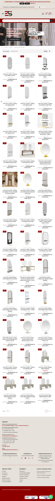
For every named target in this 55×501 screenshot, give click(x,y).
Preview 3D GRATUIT (6, 481)
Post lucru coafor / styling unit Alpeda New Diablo (10, 220)
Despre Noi (22, 471)
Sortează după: (6, 51)
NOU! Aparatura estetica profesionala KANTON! (16, 32)
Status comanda (6, 478)
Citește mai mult (46, 126)
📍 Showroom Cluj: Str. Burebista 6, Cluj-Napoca (45, 461)
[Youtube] (39, 7)
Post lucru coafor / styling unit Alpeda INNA (10, 104)
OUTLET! (32, 30)
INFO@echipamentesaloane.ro (10, 449)
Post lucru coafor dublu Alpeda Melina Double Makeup (10, 396)
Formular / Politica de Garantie (44, 475)
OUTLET (40, 130)
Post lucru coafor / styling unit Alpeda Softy (10, 132)
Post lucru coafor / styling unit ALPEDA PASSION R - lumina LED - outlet (45, 133)
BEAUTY (27, 3)
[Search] (51, 20)
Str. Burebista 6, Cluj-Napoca (9, 436)
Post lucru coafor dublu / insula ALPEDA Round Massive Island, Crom (27, 339)
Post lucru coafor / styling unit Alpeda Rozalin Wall (10, 161)
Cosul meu (4, 473)
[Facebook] (37, 7)
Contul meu (5, 474)
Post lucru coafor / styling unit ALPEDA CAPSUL (10, 74)
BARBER (21, 3)
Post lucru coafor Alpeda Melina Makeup (45, 367)
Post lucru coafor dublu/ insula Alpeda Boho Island (45, 309)
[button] (51, 497)
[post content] (10, 63)
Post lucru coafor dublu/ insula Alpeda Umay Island (10, 278)
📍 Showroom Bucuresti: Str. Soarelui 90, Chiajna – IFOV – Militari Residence (45, 457)
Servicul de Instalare (24, 474)
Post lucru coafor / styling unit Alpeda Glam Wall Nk (27, 132)
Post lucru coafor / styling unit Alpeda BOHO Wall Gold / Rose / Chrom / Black (27, 75)
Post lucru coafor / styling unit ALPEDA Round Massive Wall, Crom (45, 339)
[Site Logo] (8, 14)
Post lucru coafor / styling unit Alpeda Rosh (27, 367)
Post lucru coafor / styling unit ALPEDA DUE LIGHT (27, 161)
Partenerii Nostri (23, 478)
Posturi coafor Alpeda (9, 72)
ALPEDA (5, 102)
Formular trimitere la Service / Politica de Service (44, 472)
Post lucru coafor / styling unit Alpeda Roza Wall (27, 220)
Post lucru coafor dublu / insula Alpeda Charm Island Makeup (9, 310)
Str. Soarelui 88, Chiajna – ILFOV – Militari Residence (15, 425)
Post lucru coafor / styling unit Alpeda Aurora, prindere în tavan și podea (9, 192)
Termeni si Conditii (24, 476)
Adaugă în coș (10, 69)
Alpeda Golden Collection (25, 72)
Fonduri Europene (6, 480)
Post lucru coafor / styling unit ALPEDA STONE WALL (45, 104)
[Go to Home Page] (2, 47)
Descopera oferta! (15, 39)
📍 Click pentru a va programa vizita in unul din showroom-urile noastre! (18, 7)
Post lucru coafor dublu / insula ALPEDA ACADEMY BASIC (45, 75)
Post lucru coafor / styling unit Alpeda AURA (27, 104)
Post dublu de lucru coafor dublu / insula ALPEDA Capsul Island (45, 221)
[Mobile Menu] (3, 13)
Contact (4, 471)
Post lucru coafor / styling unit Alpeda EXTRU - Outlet (27, 309)
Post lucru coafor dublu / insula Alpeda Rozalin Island (45, 191)
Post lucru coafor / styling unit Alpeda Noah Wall (45, 250)
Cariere (21, 480)
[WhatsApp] (44, 7)
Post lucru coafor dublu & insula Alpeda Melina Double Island (27, 396)
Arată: (45, 51)
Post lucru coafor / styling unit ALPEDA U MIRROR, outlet (9, 250)
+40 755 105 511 (6, 446)
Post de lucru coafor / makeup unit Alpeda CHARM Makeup (45, 279)
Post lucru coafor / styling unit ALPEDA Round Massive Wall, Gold (27, 192)
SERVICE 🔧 (33, 3)
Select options (46, 156)
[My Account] (43, 14)
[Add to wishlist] (15, 57)
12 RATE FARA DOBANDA (25, 473)
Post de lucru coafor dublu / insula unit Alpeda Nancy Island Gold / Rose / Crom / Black (27, 279)
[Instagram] (42, 7)
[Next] (51, 411)
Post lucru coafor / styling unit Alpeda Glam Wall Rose (27, 250)
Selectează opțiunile (28, 69)
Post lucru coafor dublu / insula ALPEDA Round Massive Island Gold (45, 162)
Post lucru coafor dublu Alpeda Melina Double (45, 395)
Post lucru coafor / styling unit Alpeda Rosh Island (10, 367)
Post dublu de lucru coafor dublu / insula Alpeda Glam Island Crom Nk (10, 339)
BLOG (21, 481)
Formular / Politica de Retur (43, 477)
